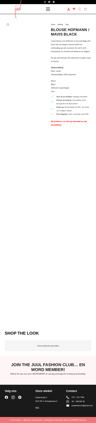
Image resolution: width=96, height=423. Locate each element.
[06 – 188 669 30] (69, 401)
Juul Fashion (16, 420)
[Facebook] (49, 2)
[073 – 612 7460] (69, 397)
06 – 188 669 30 (78, 401)
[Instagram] (45, 2)
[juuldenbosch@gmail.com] (69, 405)
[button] (48, 9)
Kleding (60, 24)
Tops (67, 24)
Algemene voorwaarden (32, 420)
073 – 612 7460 (78, 397)
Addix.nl (67, 420)
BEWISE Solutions (79, 420)
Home (53, 24)
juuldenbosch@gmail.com (82, 405)
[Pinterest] (54, 2)
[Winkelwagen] (85, 9)
